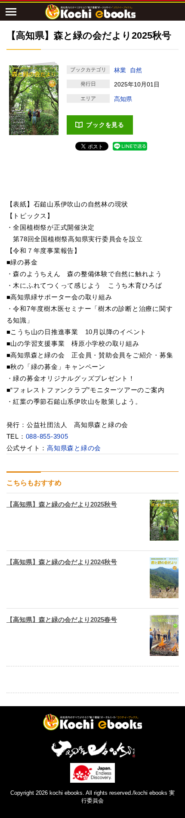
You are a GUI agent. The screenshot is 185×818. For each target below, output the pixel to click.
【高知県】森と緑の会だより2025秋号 (61, 504)
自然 (136, 70)
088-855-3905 (47, 436)
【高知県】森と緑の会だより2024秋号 (61, 562)
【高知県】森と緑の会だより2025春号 (61, 619)
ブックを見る (105, 124)
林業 (120, 70)
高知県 (123, 98)
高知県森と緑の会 (74, 448)
